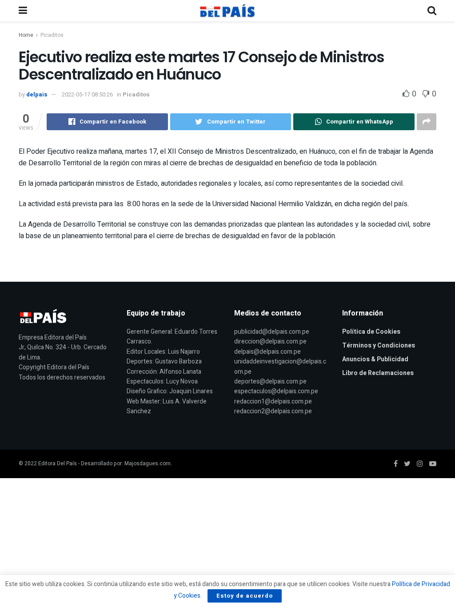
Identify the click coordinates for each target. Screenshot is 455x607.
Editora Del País (57, 463)
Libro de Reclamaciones (378, 373)
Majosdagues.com (147, 463)
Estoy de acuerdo (244, 595)
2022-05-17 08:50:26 (87, 94)
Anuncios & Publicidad (375, 359)
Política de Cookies (371, 331)
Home (26, 35)
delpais (37, 94)
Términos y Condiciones (378, 345)
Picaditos (52, 35)
